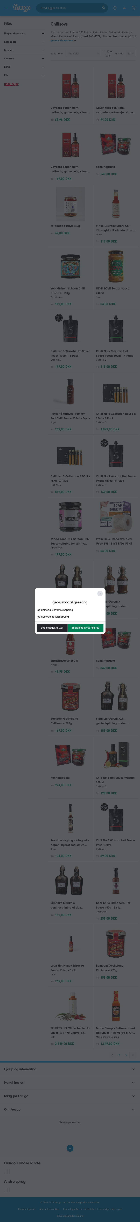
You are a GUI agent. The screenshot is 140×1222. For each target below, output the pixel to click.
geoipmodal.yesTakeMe (85, 627)
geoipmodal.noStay (52, 627)
